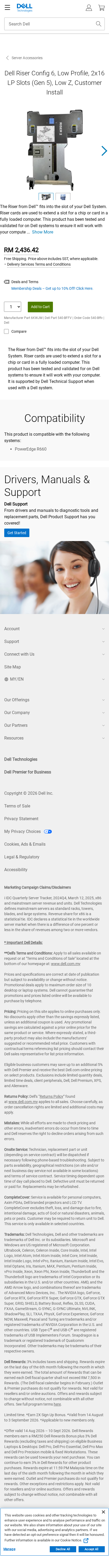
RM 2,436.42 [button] (21, 250)
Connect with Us (19, 654)
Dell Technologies (20, 759)
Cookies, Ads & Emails (25, 844)
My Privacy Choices (23, 831)
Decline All (63, 1549)
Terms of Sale (17, 806)
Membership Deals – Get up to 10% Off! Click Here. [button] (52, 288)
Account (12, 628)
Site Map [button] (12, 666)
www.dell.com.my (65, 964)
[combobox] (54, 24)
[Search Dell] (99, 24)
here (57, 1404)
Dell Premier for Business (27, 772)
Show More (42, 232)
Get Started (16, 533)
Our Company (17, 712)
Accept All (91, 1549)
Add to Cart (40, 307)
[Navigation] (7, 7)
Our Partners (16, 725)
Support (11, 641)
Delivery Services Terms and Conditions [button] (39, 264)
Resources (14, 738)
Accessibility (16, 869)
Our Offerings (16, 699)
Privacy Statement (21, 818)
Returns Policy (51, 1096)
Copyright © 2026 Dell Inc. (28, 793)
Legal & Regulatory (21, 856)
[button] (89, 7)
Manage (9, 1549)
